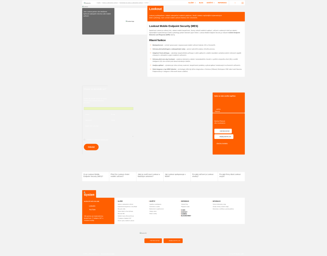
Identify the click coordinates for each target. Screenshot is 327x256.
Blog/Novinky (186, 215)
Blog (201, 3)
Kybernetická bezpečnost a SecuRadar (127, 206)
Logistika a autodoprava (155, 204)
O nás (183, 210)
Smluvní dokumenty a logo (219, 204)
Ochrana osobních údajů (107, 253)
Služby (191, 3)
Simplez (238, 253)
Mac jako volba (121, 209)
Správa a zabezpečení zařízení (125, 204)
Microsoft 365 (121, 213)
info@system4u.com (174, 240)
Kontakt (184, 212)
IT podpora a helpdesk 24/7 (124, 218)
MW (242, 253)
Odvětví (210, 3)
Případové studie (185, 206)
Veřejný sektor (153, 211)
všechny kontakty (222, 143)
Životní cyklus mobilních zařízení (126, 220)
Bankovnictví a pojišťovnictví (156, 209)
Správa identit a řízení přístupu (125, 211)
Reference (222, 3)
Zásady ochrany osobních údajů (220, 206)
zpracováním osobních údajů (101, 139)
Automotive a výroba (154, 206)
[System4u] (89, 3)
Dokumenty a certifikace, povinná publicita (223, 209)
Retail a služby (153, 213)
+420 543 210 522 (155, 240)
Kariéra (184, 214)
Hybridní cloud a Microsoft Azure (126, 216)
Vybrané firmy (184, 204)
